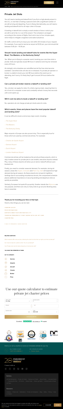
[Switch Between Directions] (31, 306)
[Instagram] (14, 369)
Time (34, 310)
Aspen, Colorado (24, 171)
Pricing (50, 392)
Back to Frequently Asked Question (16, 223)
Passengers (36, 299)
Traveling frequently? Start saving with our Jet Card (24, 215)
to (35, 305)
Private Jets (15, 392)
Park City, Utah (38, 171)
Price (11, 277)
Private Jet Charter (22, 379)
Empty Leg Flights (38, 381)
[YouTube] (22, 369)
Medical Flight (29, 381)
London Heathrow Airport (15, 152)
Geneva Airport (11, 145)
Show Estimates (31, 316)
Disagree (48, 405)
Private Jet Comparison (32, 392)
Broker (12, 273)
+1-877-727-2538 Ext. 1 (16, 351)
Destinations (23, 392)
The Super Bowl (11, 121)
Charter (12, 270)
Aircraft (12, 267)
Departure (9, 310)
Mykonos (52, 184)
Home (6, 6)
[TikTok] (26, 369)
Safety (45, 392)
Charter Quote (10, 207)
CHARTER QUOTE (49, 2)
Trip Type (8, 299)
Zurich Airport (10, 148)
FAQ (9, 6)
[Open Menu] (57, 3)
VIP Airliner (21, 381)
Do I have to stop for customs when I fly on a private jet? (19, 243)
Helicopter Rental (52, 379)
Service (12, 259)
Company (8, 392)
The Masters (10, 125)
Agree (58, 405)
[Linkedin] (18, 369)
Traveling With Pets (12, 381)
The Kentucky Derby (13, 129)
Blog (41, 392)
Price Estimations (11, 210)
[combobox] (17, 307)
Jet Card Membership (11, 379)
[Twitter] (10, 369)
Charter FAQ (9, 218)
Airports (12, 263)
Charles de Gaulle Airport (15, 141)
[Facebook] (6, 369)
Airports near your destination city (18, 212)
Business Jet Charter (33, 379)
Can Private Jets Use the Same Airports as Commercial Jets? (20, 246)
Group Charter (43, 379)
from (7, 305)
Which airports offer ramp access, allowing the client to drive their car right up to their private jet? (30, 239)
